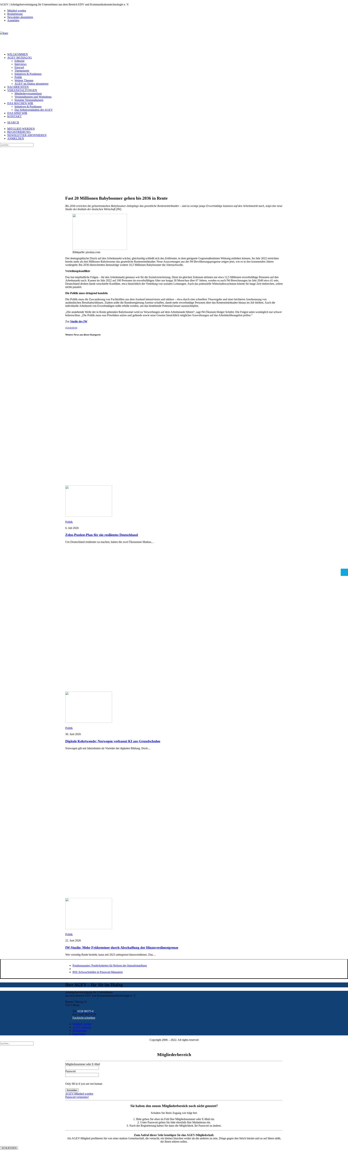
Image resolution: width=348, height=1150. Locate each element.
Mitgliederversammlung (28, 93)
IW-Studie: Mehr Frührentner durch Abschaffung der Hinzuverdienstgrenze (121, 947)
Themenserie (21, 70)
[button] (13, 122)
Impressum (78, 1033)
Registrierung (15, 13)
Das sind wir (17, 113)
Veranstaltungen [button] (22, 90)
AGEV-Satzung (81, 1027)
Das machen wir (20, 103)
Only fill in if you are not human (83, 1083)
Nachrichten (18, 86)
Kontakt (14, 116)
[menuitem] (177, 10)
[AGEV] (174, 37)
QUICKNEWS (71, 328)
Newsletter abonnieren (20, 17)
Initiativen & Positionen (28, 73)
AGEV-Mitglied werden (79, 1093)
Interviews (20, 64)
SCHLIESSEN (8, 1148)
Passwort (70, 1071)
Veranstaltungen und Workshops (32, 96)
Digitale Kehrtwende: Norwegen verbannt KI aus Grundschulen (112, 741)
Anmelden (13, 20)
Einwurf (19, 67)
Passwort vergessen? (77, 1097)
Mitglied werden (16, 10)
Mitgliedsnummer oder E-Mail (82, 1064)
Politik (18, 77)
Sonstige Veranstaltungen (28, 100)
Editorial (19, 60)
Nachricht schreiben (83, 1017)
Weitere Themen (23, 80)
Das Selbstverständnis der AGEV (33, 109)
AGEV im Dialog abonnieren (31, 83)
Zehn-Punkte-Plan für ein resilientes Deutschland (101, 535)
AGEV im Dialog (19, 57)
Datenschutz (79, 1030)
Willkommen (17, 54)
